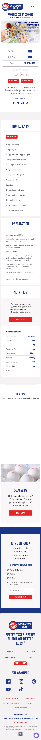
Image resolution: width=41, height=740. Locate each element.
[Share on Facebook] (14, 103)
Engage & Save (10, 657)
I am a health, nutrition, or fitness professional (21, 583)
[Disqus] (20, 428)
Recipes (12, 574)
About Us (10, 651)
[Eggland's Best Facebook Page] (8, 681)
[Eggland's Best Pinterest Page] (34, 681)
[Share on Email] (27, 103)
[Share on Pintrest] (22, 103)
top (20, 734)
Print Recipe (28, 81)
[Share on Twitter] (18, 103)
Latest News (31, 651)
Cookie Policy (29, 703)
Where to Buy (20, 663)
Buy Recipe (14, 81)
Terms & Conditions (11, 698)
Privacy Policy (30, 698)
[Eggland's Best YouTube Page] (8, 689)
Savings (12, 578)
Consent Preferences (20, 708)
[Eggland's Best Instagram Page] (21, 681)
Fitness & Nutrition (16, 570)
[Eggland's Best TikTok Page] (21, 689)
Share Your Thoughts (21, 75)
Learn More (20, 320)
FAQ (30, 657)
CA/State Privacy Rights (11, 703)
